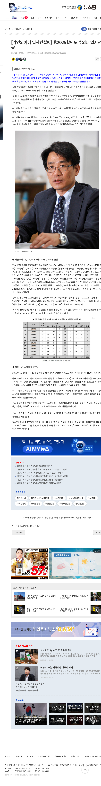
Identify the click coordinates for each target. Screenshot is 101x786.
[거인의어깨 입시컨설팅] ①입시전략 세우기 (35, 466)
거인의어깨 (21, 498)
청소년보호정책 (60, 756)
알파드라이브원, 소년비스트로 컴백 (57, 719)
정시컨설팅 (35, 503)
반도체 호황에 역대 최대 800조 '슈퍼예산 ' (75, 708)
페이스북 (17, 59)
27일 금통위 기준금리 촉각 (27, 690)
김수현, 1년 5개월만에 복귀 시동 (92, 708)
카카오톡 (13, 59)
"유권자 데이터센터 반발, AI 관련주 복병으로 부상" (74, 596)
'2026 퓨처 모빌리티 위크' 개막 (57, 708)
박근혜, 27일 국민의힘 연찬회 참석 (30, 683)
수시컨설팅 (21, 503)
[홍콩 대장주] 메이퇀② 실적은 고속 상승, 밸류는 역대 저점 (74, 609)
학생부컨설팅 (64, 503)
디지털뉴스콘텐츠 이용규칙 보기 (27, 525)
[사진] (26, 655)
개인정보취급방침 (44, 756)
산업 (95, 17)
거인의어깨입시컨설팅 (40, 498)
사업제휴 (30, 756)
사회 (64, 17)
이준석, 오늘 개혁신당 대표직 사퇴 (56, 667)
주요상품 (19, 756)
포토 (32, 17)
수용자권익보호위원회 (93, 756)
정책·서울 (48, 17)
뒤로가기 (19, 532)
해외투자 (86, 17)
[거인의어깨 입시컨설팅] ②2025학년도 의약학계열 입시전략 (42, 469)
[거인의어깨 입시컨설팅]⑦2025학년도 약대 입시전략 (39, 483)
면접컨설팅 (80, 503)
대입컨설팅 (49, 503)
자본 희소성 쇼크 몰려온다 (27, 687)
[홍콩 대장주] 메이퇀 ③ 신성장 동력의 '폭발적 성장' (40, 609)
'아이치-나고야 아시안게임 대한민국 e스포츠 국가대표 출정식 (30, 721)
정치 (39, 17)
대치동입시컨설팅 (76, 498)
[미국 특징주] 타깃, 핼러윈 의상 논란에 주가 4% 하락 (41, 596)
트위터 (21, 59)
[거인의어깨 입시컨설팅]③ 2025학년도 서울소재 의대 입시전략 (43, 472)
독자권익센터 (75, 756)
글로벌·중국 (74, 17)
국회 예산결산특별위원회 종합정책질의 (75, 719)
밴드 (24, 59)
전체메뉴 (7, 18)
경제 (57, 17)
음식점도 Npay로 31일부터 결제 (56, 650)
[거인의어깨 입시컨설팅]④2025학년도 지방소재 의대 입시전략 (43, 476)
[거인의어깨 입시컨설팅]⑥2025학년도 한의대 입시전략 (40, 479)
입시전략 (92, 498)
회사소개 (8, 756)
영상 (22, 17)
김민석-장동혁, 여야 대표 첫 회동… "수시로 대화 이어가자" (92, 719)
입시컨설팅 (59, 498)
